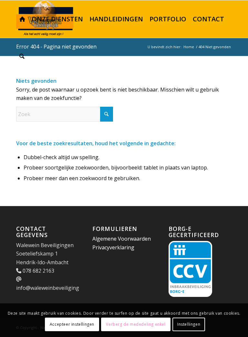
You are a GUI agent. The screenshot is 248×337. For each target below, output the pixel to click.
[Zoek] (22, 56)
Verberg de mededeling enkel (135, 324)
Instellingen (188, 324)
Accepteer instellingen (72, 324)
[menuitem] (22, 19)
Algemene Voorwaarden (121, 238)
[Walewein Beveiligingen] (22, 19)
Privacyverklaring (113, 247)
